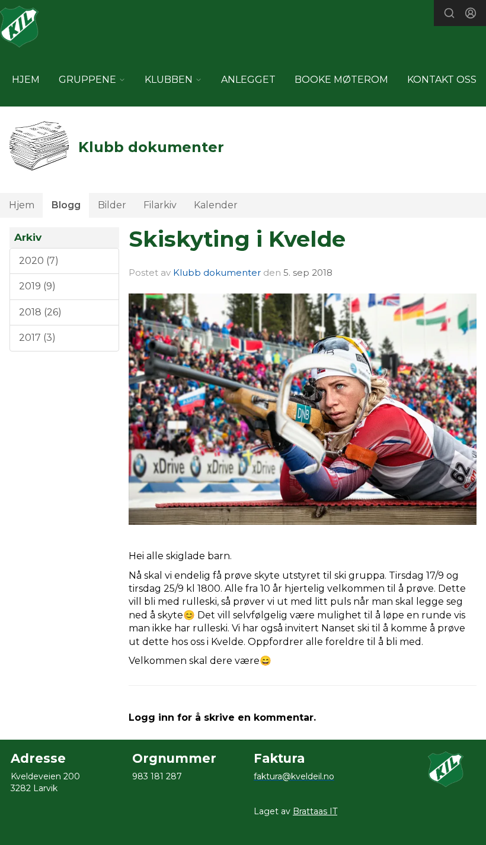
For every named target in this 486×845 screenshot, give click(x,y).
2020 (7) (39, 260)
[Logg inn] (470, 13)
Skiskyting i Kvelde (237, 238)
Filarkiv (160, 205)
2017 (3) (37, 337)
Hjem (21, 205)
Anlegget (248, 79)
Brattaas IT (315, 811)
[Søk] (449, 13)
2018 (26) (40, 312)
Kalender (216, 205)
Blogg (66, 205)
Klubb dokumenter (217, 272)
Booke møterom (341, 79)
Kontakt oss (442, 79)
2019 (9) (37, 286)
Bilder (112, 205)
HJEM (26, 79)
